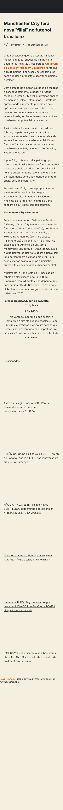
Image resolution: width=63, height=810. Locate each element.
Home (2, 679)
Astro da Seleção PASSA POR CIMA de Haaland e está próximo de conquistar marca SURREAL (27, 407)
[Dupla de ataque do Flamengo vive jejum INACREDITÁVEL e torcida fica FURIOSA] (31, 534)
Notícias (11, 679)
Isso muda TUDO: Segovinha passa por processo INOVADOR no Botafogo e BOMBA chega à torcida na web (29, 606)
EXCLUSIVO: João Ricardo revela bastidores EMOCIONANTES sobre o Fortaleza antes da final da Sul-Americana (30, 657)
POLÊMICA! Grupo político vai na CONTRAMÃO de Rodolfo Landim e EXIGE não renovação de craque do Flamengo (31, 458)
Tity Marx (31, 311)
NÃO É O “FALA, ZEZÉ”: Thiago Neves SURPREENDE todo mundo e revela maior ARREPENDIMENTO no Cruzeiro (28, 508)
